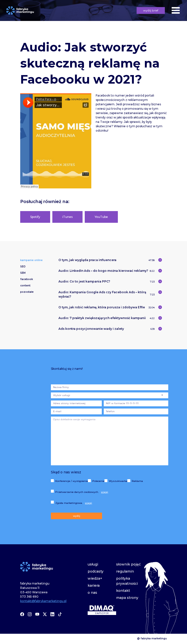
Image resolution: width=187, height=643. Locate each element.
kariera (94, 585)
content (25, 285)
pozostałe (27, 291)
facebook (26, 279)
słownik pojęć (128, 564)
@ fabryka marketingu (152, 638)
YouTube (101, 217)
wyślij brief (150, 10)
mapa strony (127, 597)
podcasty (95, 571)
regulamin (125, 571)
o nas (92, 592)
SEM (23, 272)
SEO (23, 266)
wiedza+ (95, 578)
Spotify (35, 217)
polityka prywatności (127, 581)
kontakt (123, 590)
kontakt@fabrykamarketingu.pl (43, 601)
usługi (93, 564)
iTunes (67, 217)
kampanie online (31, 260)
